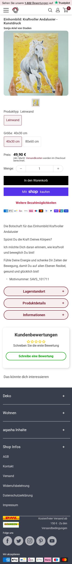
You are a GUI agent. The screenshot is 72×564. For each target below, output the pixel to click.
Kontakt (8, 466)
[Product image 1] (36, 102)
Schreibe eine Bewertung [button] (36, 356)
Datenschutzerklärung (18, 495)
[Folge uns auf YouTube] (52, 540)
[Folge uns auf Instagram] (29, 540)
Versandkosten (34, 158)
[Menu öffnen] (7, 10)
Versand (8, 476)
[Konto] (58, 10)
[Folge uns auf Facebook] (7, 540)
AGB (6, 456)
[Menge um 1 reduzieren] (21, 168)
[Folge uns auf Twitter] (18, 540)
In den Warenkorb (36, 180)
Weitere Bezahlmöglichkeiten (36, 203)
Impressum (10, 505)
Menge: (9, 168)
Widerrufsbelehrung (16, 486)
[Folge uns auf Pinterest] (41, 540)
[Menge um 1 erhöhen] (58, 168)
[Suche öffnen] (50, 10)
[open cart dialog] (65, 10)
